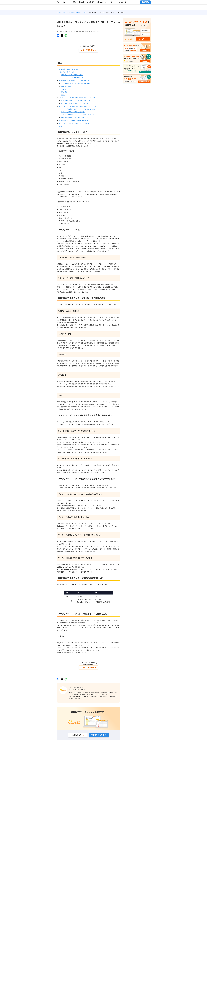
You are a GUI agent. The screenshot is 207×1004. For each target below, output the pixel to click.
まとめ (61, 126)
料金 (58, 2)
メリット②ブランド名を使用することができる (74, 103)
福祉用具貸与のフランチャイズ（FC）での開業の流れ (74, 80)
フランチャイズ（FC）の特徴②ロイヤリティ (74, 78)
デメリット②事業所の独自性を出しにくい (73, 112)
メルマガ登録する (87, 50)
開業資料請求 (145, 2)
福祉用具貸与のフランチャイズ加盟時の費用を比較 (73, 120)
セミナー (113, 2)
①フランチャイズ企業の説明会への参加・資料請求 (75, 83)
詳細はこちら (77, 735)
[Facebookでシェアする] (58, 35)
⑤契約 (63, 95)
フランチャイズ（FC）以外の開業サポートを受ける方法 (75, 123)
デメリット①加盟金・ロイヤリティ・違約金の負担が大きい (78, 109)
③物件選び (64, 89)
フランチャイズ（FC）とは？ (67, 72)
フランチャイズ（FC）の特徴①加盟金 (72, 75)
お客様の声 (90, 2)
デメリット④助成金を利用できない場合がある (74, 117)
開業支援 (81, 2)
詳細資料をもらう (97, 735)
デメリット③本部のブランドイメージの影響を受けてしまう (78, 115)
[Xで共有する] (62, 35)
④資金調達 (64, 92)
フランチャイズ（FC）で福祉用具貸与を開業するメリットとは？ (77, 97)
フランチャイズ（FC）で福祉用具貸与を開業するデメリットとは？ (78, 106)
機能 (74, 2)
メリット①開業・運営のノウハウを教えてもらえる (75, 100)
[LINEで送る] (66, 35)
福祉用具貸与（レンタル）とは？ (68, 69)
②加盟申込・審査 (66, 86)
